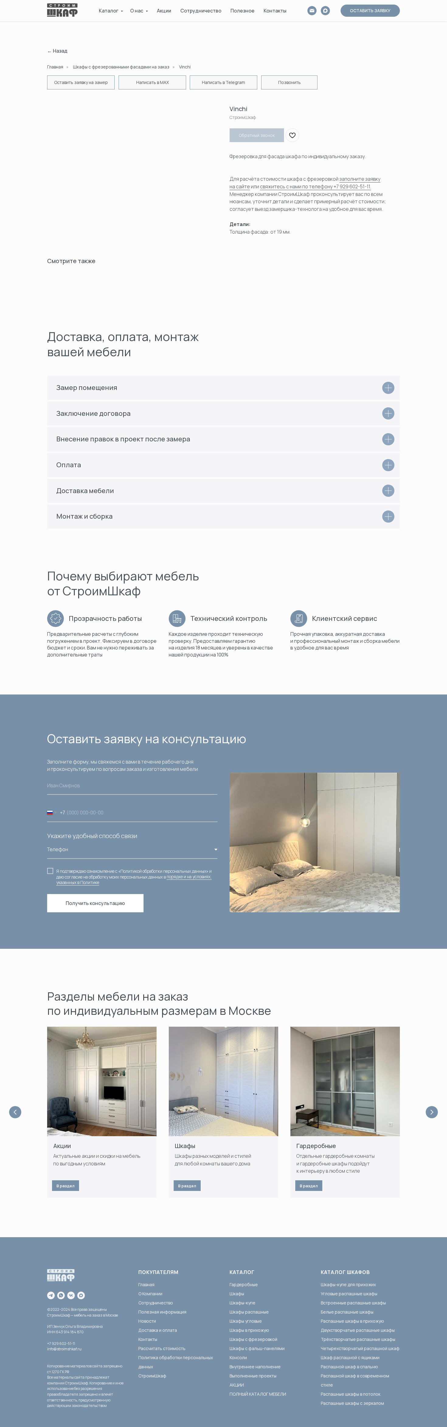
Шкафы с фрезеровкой (253, 1339)
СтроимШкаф (152, 1376)
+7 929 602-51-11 (61, 1343)
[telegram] (51, 1295)
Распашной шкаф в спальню (349, 1367)
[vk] (71, 1295)
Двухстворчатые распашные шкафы (358, 1330)
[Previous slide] (15, 1112)
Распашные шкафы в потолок (350, 1394)
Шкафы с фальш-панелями (257, 1348)
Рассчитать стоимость (161, 1348)
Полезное (242, 10)
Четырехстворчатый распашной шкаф (360, 1348)
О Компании (150, 1293)
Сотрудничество (200, 10)
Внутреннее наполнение (255, 1367)
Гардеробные (316, 1146)
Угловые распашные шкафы (349, 1293)
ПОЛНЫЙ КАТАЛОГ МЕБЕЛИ (258, 1394)
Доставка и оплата (157, 1330)
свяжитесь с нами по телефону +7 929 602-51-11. (315, 186)
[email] (312, 10)
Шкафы (185, 1146)
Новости (147, 1321)
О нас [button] (137, 10)
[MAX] (325, 10)
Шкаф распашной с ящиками (350, 1357)
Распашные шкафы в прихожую (352, 1321)
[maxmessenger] (81, 1295)
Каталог (109, 10)
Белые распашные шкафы (347, 1312)
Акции (164, 10)
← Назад (57, 50)
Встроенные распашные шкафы (353, 1303)
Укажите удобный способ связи (92, 836)
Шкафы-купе (242, 1303)
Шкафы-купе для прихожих (348, 1284)
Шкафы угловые (246, 1321)
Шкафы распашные (249, 1312)
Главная (55, 67)
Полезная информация (162, 1312)
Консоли (238, 1357)
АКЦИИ (237, 1385)
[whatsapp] (61, 1295)
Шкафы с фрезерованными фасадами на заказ (121, 67)
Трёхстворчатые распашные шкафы (358, 1339)
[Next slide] (432, 1112)
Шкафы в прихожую (249, 1330)
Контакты (275, 10)
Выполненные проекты (253, 1376)
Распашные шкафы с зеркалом (352, 1403)
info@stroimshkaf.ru (64, 1349)
